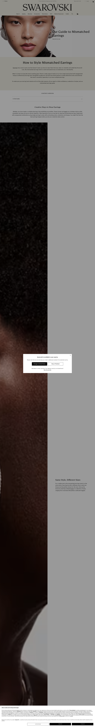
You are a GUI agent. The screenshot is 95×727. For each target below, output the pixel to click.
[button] (70, 355)
